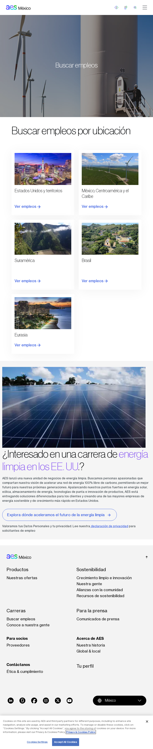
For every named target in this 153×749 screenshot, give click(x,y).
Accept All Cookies (65, 741)
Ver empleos (26, 206)
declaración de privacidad (109, 526)
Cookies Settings (37, 741)
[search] (135, 7)
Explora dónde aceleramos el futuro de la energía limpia (56, 514)
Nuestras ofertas (22, 577)
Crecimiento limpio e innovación (104, 577)
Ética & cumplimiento (25, 671)
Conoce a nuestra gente (28, 625)
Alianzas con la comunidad (99, 589)
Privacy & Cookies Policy (80, 731)
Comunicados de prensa (97, 619)
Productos (17, 569)
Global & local (88, 651)
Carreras (16, 610)
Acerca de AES (90, 638)
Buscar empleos (21, 619)
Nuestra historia (90, 645)
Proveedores (18, 645)
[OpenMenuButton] (116, 7)
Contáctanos (18, 664)
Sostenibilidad (91, 569)
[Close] (147, 721)
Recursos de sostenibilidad (100, 595)
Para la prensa (91, 610)
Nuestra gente (89, 583)
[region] (76, 732)
